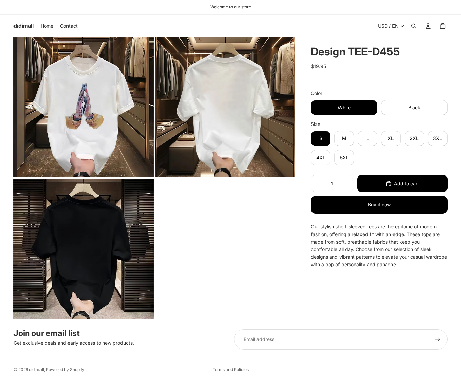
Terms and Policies (231, 369)
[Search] (413, 26)
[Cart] (442, 26)
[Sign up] (437, 339)
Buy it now (379, 204)
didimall (36, 369)
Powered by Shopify (65, 369)
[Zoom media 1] (83, 107)
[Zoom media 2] (225, 107)
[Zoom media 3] (83, 249)
